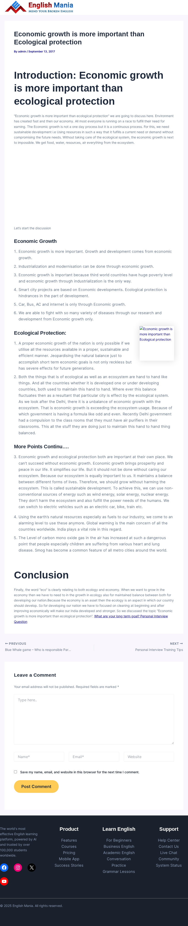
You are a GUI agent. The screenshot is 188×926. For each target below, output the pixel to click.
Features (69, 840)
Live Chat (168, 852)
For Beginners (119, 840)
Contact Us (169, 846)
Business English (119, 846)
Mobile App (69, 859)
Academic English (119, 852)
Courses (69, 846)
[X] (32, 867)
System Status (169, 865)
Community (169, 859)
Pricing (69, 852)
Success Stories (69, 865)
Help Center (169, 840)
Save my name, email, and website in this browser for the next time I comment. (79, 772)
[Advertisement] (94, 182)
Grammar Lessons (119, 871)
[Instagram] (18, 867)
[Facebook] (4, 867)
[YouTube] (4, 881)
